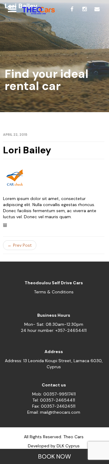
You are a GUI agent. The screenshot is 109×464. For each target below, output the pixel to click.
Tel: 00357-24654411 (53, 400)
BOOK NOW (54, 456)
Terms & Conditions (54, 292)
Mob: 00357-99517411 (54, 394)
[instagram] (84, 9)
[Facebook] (72, 9)
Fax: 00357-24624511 (53, 406)
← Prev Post (20, 245)
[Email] (97, 9)
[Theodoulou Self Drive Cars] (36, 11)
